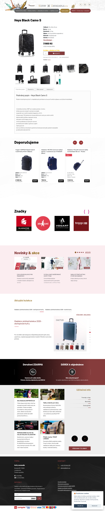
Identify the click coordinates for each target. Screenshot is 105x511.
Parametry (31, 89)
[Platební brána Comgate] (20, 507)
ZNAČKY (73, 10)
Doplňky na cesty (54, 10)
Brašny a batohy (32, 10)
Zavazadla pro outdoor (43, 10)
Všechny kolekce (83, 314)
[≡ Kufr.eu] (53, 6)
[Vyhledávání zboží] (80, 4)
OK (39, 498)
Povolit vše (80, 505)
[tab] (20, 89)
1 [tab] (75, 252)
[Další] (74, 438)
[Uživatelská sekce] (85, 4)
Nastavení (94, 505)
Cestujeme (86, 10)
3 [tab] (79, 252)
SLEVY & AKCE (64, 10)
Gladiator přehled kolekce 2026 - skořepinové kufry (29, 309)
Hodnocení (50, 89)
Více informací (47, 40)
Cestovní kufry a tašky (48, 2)
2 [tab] (77, 252)
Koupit (57, 53)
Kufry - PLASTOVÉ (74, 2)
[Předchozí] (85, 438)
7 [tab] (89, 342)
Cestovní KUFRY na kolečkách (62, 2)
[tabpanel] (25, 271)
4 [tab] (81, 252)
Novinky (88, 401)
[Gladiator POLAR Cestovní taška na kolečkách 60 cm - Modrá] (78, 165)
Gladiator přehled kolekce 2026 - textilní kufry (58, 309)
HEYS (49, 59)
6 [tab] (89, 339)
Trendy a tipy (80, 10)
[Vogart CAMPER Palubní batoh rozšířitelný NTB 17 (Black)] (26, 165)
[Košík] (89, 4)
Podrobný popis (20, 89)
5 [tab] (83, 252)
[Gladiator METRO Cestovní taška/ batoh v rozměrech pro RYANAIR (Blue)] (52, 165)
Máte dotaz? (40, 89)
